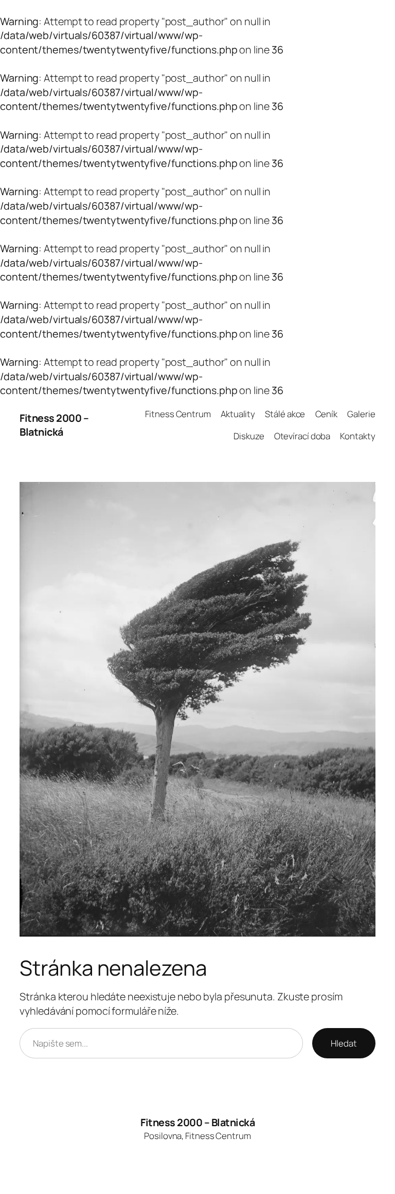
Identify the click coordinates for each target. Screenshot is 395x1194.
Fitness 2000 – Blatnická (54, 425)
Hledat (343, 1043)
